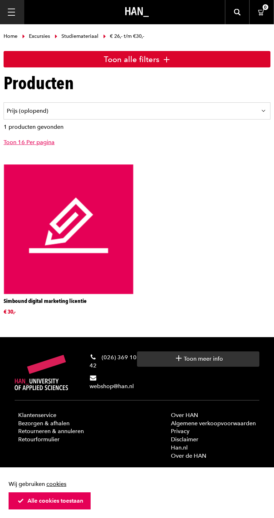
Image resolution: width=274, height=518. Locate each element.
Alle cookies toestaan (55, 500)
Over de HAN (188, 455)
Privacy (180, 431)
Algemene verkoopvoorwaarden (213, 423)
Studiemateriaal (80, 36)
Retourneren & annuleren (51, 431)
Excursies (39, 36)
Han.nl (179, 447)
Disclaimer (184, 439)
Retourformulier (39, 439)
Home (11, 36)
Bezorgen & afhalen (44, 423)
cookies (56, 484)
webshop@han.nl (112, 386)
